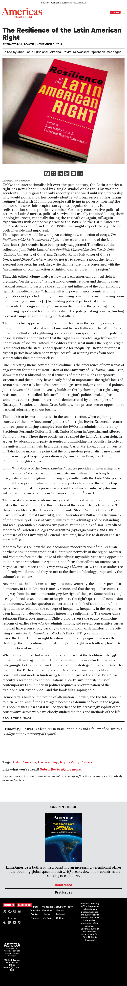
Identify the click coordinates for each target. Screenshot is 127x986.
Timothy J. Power (20, 44)
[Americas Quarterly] (22, 13)
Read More (63, 885)
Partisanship (48, 762)
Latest (47, 914)
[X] (53, 174)
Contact (35, 914)
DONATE (115, 12)
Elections (47, 910)
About (35, 906)
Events (60, 910)
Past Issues (63, 892)
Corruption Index (63, 906)
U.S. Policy (48, 918)
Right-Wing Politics (76, 762)
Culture (60, 918)
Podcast (12, 918)
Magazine (47, 906)
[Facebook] (47, 174)
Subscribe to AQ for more (60, 769)
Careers (35, 918)
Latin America (24, 762)
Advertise (35, 910)
